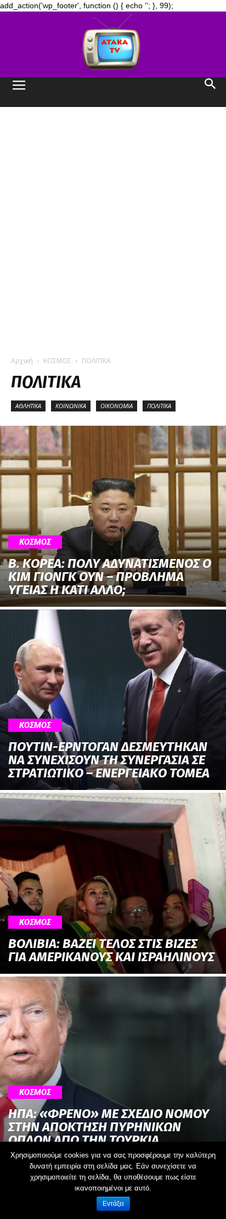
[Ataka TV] (113, 44)
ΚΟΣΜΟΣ (57, 360)
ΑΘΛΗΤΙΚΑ (28, 406)
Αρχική (22, 360)
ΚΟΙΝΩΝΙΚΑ (70, 406)
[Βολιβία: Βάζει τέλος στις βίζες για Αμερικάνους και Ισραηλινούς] (113, 883)
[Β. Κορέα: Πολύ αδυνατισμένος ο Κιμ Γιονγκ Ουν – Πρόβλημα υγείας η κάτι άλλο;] (113, 516)
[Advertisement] (113, 225)
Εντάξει (113, 1203)
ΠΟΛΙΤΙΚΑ (159, 406)
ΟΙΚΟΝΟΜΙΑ (116, 406)
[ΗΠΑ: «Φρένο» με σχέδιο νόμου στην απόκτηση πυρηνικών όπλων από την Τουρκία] (113, 1067)
